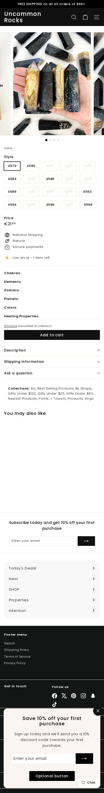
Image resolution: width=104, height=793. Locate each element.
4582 (70, 166)
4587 (71, 179)
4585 (33, 179)
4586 (50, 179)
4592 (70, 192)
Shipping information (24, 361)
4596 (50, 204)
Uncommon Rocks (23, 17)
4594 (12, 204)
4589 (12, 191)
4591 (52, 192)
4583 (89, 166)
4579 (12, 166)
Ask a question (18, 373)
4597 (71, 205)
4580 (31, 166)
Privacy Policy (15, 663)
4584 (12, 179)
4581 (52, 166)
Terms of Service (17, 656)
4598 (88, 204)
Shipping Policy (16, 650)
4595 (33, 205)
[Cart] (85, 17)
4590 (33, 192)
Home (8, 148)
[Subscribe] (84, 758)
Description (15, 350)
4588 (90, 179)
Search (9, 643)
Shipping (10, 326)
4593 (87, 191)
